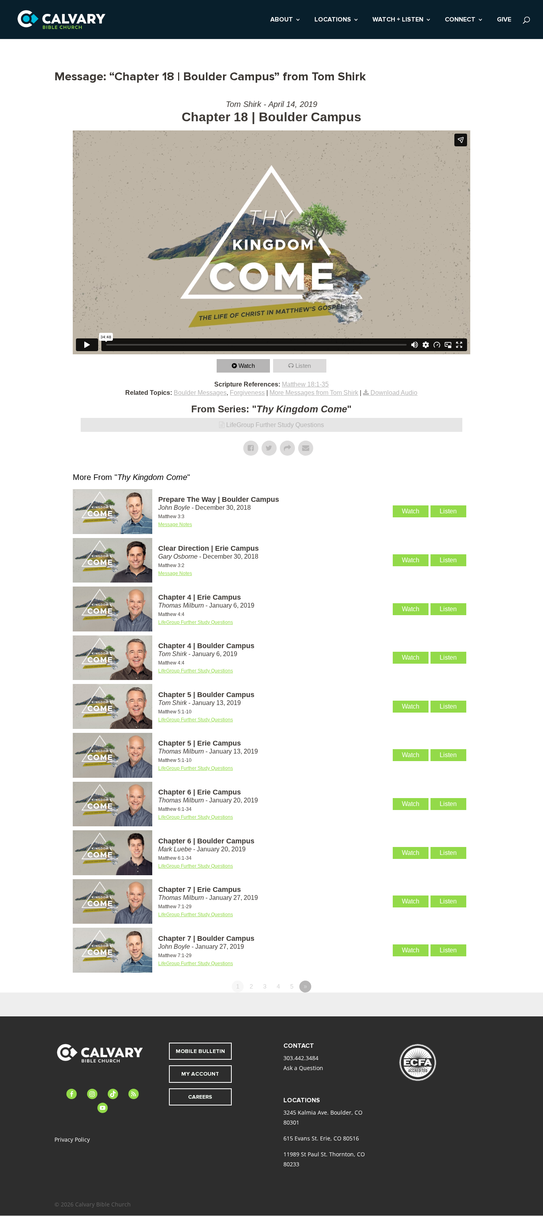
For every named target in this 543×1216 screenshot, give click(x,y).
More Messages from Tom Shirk (314, 392)
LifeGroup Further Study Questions (275, 425)
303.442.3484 (300, 1058)
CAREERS (200, 1097)
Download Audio (393, 392)
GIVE (504, 20)
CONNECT (460, 20)
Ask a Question (303, 1068)
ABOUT (281, 20)
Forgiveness (247, 392)
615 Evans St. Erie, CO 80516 (321, 1138)
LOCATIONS (332, 20)
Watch (247, 365)
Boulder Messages (200, 392)
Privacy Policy (72, 1139)
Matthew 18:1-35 (305, 384)
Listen (303, 365)
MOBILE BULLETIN (200, 1051)
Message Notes (175, 524)
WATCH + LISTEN (397, 20)
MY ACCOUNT (200, 1073)
